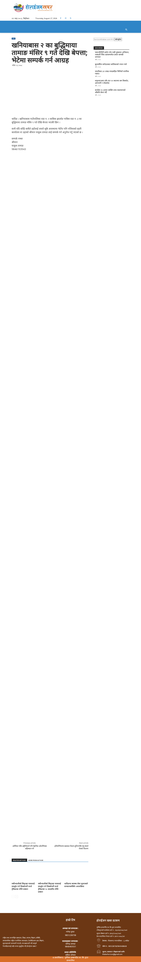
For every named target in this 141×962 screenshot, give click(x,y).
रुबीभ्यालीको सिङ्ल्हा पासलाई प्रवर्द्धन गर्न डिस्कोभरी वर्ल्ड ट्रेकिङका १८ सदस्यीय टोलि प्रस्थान (49, 887)
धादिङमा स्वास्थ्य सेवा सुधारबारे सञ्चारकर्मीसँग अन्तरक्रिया (76, 885)
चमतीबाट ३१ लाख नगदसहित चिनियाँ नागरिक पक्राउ (112, 72)
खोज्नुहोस (118, 39)
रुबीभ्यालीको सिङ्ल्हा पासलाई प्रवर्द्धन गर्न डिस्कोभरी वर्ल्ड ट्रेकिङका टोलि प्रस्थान (23, 886)
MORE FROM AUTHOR (35, 860)
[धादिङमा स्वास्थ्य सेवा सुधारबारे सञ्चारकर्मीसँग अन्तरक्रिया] (76, 873)
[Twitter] (70, 18)
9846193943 (19, 149)
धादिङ (13, 38)
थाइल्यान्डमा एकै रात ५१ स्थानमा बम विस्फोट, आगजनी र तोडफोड (112, 81)
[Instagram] (66, 18)
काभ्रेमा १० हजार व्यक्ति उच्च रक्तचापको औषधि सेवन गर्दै (110, 91)
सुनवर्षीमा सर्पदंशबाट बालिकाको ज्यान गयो (111, 64)
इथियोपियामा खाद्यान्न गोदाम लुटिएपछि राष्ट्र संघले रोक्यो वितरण (71, 847)
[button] (126, 30)
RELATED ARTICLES (19, 860)
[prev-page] (13, 896)
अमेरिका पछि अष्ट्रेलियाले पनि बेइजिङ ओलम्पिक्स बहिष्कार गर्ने (29, 847)
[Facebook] (61, 18)
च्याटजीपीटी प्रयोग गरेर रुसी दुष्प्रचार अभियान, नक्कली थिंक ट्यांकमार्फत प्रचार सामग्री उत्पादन (112, 54)
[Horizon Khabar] (70, 7)
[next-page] (16, 896)
